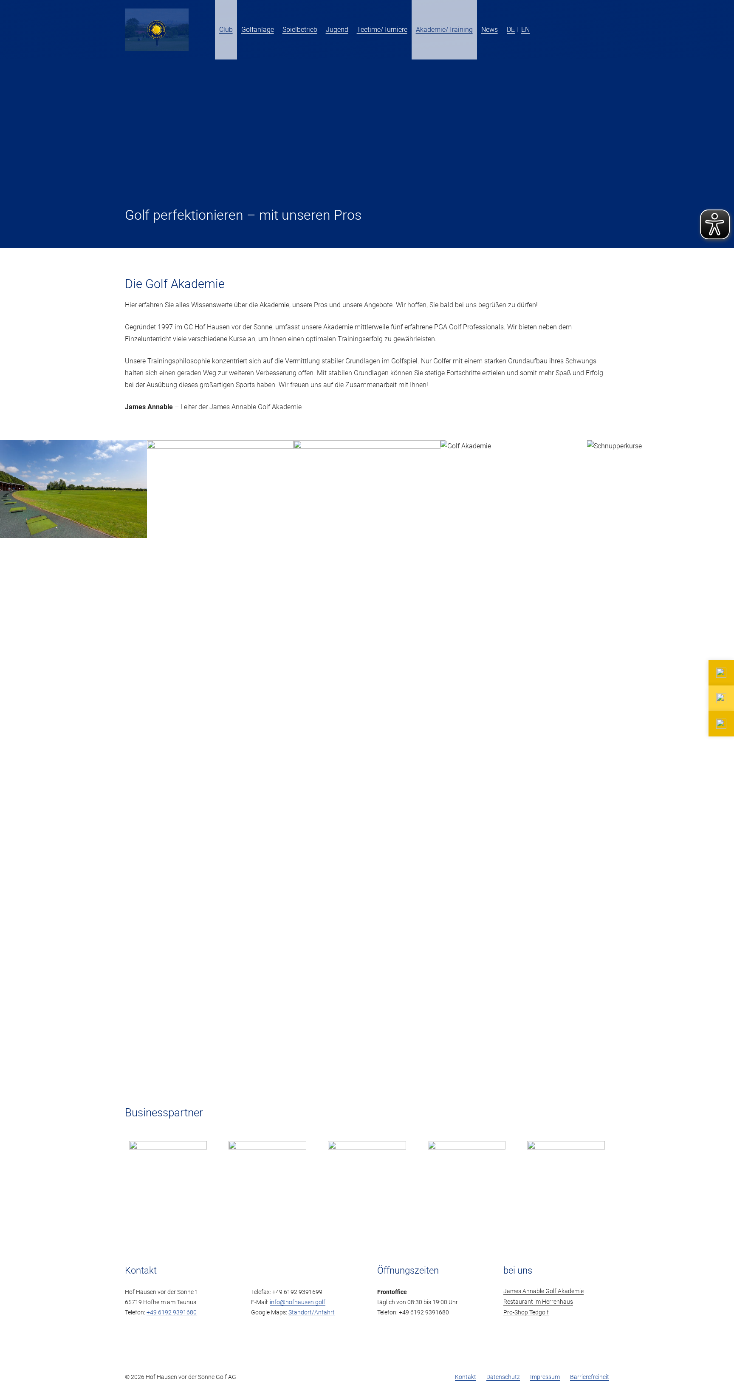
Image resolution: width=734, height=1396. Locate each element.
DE (511, 29)
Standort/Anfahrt (311, 1312)
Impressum (545, 1377)
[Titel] (157, 29)
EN (525, 29)
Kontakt (465, 1377)
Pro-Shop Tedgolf (526, 1312)
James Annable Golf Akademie (543, 1291)
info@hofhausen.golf (297, 1302)
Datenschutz (503, 1377)
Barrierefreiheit (589, 1377)
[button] (503, 29)
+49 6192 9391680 (172, 1312)
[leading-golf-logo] (588, 29)
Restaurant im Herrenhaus (538, 1301)
